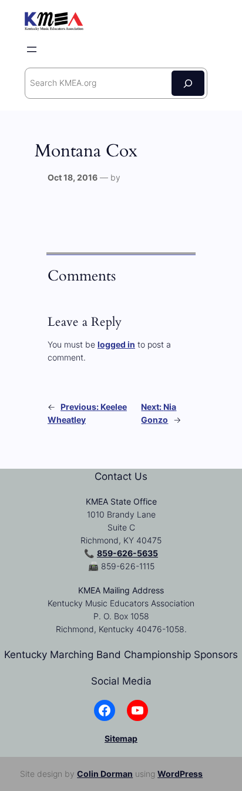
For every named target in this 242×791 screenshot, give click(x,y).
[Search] (188, 83)
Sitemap (121, 738)
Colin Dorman (105, 774)
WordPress (180, 774)
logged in (116, 344)
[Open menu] (32, 49)
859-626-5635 (127, 553)
